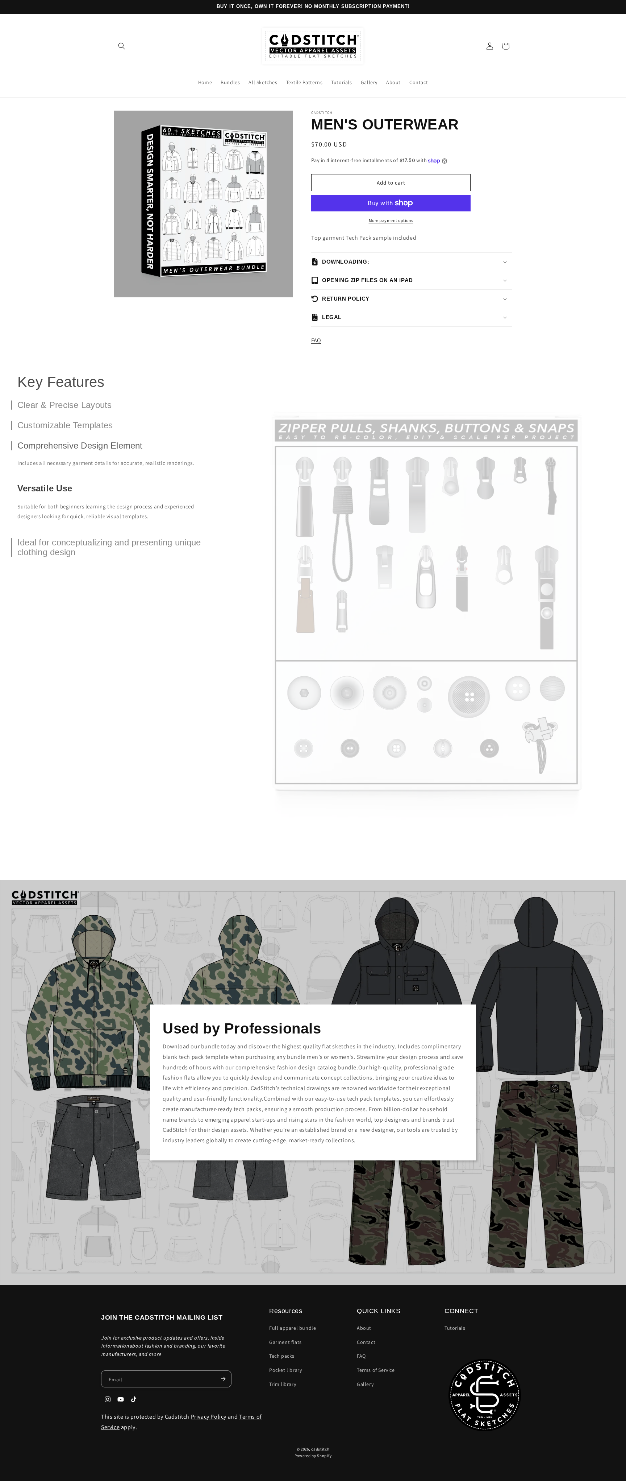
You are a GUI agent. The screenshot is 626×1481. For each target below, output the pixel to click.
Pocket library (285, 1370)
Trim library (282, 1384)
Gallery (365, 1384)
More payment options (391, 220)
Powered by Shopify (313, 1455)
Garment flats (285, 1342)
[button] (122, 46)
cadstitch (320, 1449)
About (364, 1328)
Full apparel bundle (292, 1328)
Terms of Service (376, 1370)
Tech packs (282, 1356)
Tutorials (455, 1328)
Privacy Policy (208, 1416)
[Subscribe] (223, 1378)
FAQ (316, 340)
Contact (366, 1342)
